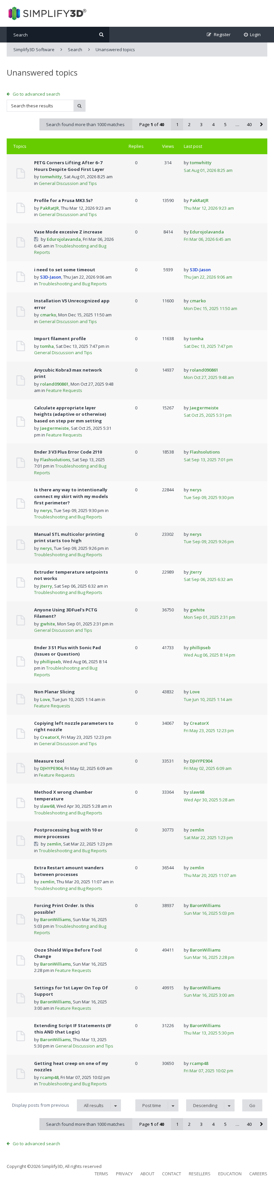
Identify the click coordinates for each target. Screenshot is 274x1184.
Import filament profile (60, 338)
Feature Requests (64, 390)
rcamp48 (49, 1077)
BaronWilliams (55, 919)
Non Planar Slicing (54, 692)
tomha (47, 346)
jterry (46, 586)
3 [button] (201, 124)
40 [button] (249, 124)
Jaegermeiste (54, 428)
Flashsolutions (55, 460)
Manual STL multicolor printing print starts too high (69, 537)
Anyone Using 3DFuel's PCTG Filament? (65, 613)
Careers (258, 1174)
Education (230, 1174)
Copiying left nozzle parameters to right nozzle (74, 726)
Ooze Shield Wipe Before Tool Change (68, 953)
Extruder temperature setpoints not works (71, 575)
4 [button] (213, 124)
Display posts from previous (58, 1105)
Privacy (124, 1174)
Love (45, 699)
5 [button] (225, 124)
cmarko (48, 315)
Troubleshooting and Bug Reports (73, 284)
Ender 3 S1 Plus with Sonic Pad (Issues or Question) (67, 651)
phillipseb (50, 662)
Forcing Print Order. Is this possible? (64, 908)
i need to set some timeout (64, 270)
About (147, 1174)
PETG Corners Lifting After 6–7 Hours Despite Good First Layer (69, 166)
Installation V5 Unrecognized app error (72, 304)
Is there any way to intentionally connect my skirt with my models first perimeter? (71, 496)
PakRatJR (49, 208)
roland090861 (54, 384)
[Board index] (47, 13)
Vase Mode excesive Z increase (68, 232)
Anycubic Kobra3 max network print (68, 373)
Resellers (200, 1174)
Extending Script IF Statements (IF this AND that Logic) (72, 1028)
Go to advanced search (36, 94)
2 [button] (189, 124)
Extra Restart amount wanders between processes (69, 871)
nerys (46, 510)
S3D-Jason (50, 277)
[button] (261, 124)
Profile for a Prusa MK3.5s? (63, 200)
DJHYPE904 (51, 768)
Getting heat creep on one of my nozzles (71, 1066)
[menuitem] (252, 34)
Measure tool (49, 761)
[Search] (101, 34)
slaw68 (47, 806)
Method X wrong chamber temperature (63, 795)
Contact (171, 1174)
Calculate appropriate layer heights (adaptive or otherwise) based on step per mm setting (70, 414)
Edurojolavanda (64, 239)
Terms (101, 1174)
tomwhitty (51, 177)
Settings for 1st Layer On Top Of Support (71, 991)
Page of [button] (151, 124)
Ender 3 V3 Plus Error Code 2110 (68, 452)
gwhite (47, 624)
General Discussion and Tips (68, 183)
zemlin (54, 844)
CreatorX (49, 737)
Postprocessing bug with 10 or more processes (68, 833)
